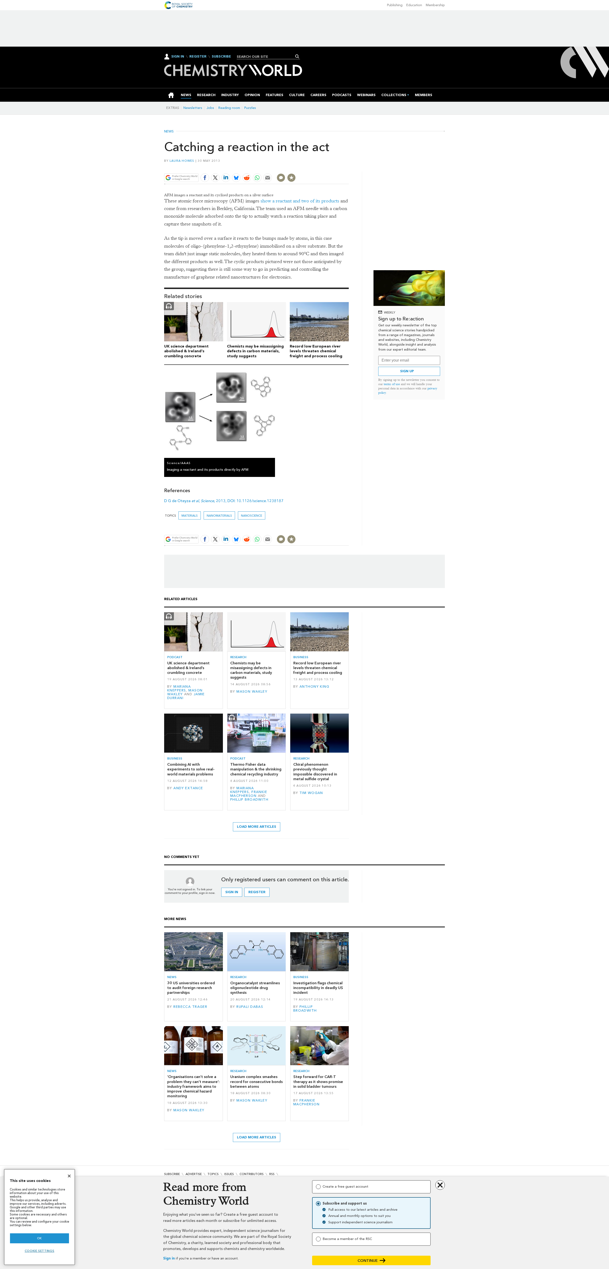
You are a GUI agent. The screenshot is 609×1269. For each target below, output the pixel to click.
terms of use (392, 384)
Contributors (252, 1174)
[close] (348, 166)
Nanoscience (251, 515)
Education (414, 5)
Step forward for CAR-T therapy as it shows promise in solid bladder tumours (318, 1081)
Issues (229, 1174)
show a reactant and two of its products (299, 201)
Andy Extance (188, 788)
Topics (213, 1174)
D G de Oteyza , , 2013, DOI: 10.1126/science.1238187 (224, 501)
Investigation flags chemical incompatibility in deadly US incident (318, 988)
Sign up (407, 371)
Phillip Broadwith (249, 800)
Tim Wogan (311, 793)
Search (297, 56)
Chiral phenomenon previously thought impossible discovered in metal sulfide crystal (315, 771)
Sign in (169, 1258)
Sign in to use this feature (326, 166)
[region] (39, 1217)
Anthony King (314, 687)
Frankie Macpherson (248, 794)
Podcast (174, 657)
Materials (190, 515)
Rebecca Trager (190, 1007)
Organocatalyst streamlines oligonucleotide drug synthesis (255, 988)
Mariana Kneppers (179, 688)
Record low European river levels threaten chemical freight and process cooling (316, 351)
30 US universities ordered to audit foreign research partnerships (191, 988)
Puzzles (250, 108)
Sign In (177, 56)
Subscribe (221, 57)
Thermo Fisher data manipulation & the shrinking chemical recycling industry (255, 769)
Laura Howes (182, 160)
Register (197, 57)
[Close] (69, 1176)
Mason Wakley (251, 692)
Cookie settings (39, 1251)
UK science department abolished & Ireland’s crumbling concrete (186, 351)
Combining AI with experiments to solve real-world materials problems (191, 769)
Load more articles (256, 827)
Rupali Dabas (249, 1007)
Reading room (229, 108)
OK (39, 1238)
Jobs (210, 108)
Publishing (395, 5)
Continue (368, 1260)
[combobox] (266, 56)
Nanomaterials (219, 515)
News (169, 131)
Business (300, 657)
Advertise (194, 1174)
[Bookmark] (291, 177)
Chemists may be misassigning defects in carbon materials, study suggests (255, 351)
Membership (435, 5)
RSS (272, 1174)
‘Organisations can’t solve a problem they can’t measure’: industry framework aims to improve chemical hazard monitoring (193, 1086)
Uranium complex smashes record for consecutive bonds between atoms (256, 1081)
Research (238, 657)
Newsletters (192, 108)
